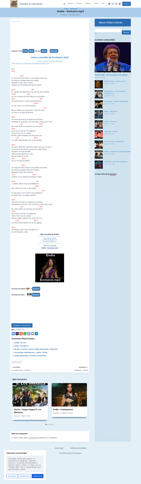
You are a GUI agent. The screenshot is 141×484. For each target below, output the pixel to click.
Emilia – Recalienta (21, 346)
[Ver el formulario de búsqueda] (64, 4)
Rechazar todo (24, 476)
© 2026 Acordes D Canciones (70, 453)
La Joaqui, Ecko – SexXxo (20, 369)
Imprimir (54, 51)
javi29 (65, 14)
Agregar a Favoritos (22, 325)
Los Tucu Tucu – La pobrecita (114, 141)
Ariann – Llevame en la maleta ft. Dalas (117, 151)
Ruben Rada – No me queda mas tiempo (111, 75)
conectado (32, 438)
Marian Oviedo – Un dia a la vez (114, 81)
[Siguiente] (83, 403)
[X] (112, 3)
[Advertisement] (49, 35)
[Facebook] (109, 3)
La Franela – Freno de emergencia (115, 162)
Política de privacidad (78, 448)
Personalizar (12, 476)
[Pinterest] (119, 3)
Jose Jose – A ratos (111, 131)
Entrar (126, 4)
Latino (44, 51)
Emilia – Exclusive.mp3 (49, 248)
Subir (25, 51)
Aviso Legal (59, 448)
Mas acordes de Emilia (49, 234)
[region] (25, 465)
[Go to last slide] (15, 403)
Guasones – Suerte (81, 369)
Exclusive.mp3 (16, 362)
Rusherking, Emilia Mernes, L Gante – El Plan (30, 352)
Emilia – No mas (20, 343)
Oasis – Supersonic (110, 111)
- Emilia (65, 8)
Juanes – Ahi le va (110, 121)
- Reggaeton (73, 8)
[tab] (45, 424)
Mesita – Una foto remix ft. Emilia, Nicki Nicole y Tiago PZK (36, 349)
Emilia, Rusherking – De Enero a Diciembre (30, 356)
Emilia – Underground (63, 409)
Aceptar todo (37, 476)
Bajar (31, 51)
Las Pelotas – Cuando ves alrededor (116, 101)
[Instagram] (116, 3)
